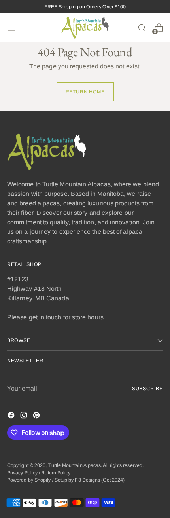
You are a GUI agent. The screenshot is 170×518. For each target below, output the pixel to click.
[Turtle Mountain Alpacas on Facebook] (12, 416)
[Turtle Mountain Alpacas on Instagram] (24, 416)
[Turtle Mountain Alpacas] (85, 28)
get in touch (45, 317)
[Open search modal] (142, 28)
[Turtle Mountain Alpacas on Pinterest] (37, 416)
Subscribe (147, 388)
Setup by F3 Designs (77, 480)
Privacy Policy (22, 473)
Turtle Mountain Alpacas (74, 465)
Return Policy (55, 473)
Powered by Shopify (29, 480)
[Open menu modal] (11, 28)
